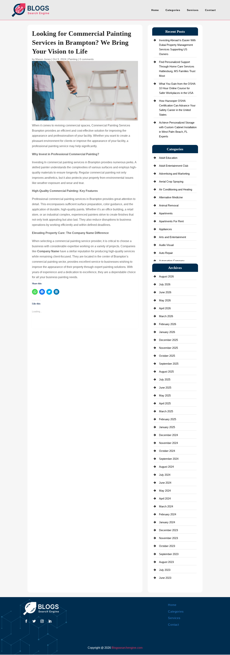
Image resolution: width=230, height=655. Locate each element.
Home (155, 10)
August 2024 (166, 466)
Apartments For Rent (171, 221)
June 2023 (165, 577)
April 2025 (165, 403)
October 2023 (167, 545)
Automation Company (172, 260)
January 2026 (167, 332)
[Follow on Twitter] (34, 621)
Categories (172, 10)
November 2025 (168, 347)
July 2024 (164, 474)
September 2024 (168, 458)
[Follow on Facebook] (26, 621)
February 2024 (167, 514)
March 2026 (166, 316)
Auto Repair (166, 252)
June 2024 (165, 482)
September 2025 (168, 363)
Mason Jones (43, 59)
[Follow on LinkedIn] (50, 621)
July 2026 (164, 284)
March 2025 (166, 411)
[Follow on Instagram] (42, 621)
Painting (72, 59)
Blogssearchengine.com (127, 647)
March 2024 (166, 506)
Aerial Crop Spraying (171, 181)
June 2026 (165, 292)
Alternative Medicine (171, 197)
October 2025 (167, 355)
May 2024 (165, 490)
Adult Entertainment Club (173, 165)
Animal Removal (168, 205)
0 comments (87, 59)
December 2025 (168, 339)
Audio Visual (166, 245)
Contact (210, 10)
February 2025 (167, 419)
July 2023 (164, 569)
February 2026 (167, 324)
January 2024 (167, 522)
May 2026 (165, 300)
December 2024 (168, 435)
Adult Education (168, 157)
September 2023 (168, 554)
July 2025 (164, 379)
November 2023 (168, 538)
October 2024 (167, 450)
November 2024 (168, 442)
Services (192, 10)
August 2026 (166, 276)
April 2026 (165, 308)
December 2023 (168, 530)
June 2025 (165, 387)
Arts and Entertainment (172, 237)
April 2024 (165, 498)
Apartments (166, 213)
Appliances (165, 229)
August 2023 (166, 561)
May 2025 (165, 395)
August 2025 (166, 371)
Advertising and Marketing (174, 173)
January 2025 (167, 427)
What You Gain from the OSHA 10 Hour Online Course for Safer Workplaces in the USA (177, 88)
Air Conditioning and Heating (175, 189)
